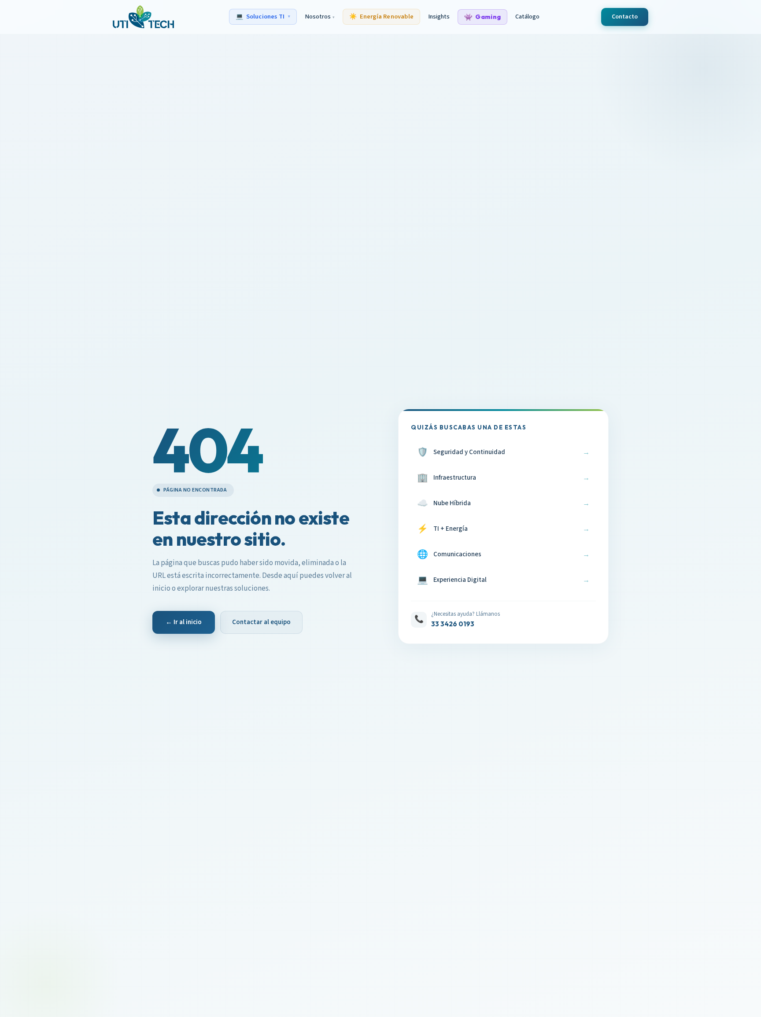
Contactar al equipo (261, 622)
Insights (439, 16)
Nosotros (320, 16)
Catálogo (527, 16)
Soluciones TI (263, 16)
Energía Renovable (381, 16)
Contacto (625, 16)
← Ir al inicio (184, 622)
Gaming (482, 17)
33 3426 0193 (452, 624)
